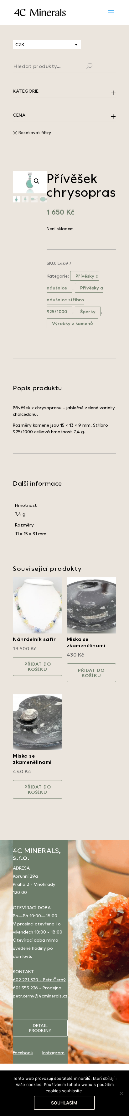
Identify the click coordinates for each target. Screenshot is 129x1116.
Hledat (97, 66)
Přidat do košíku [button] (37, 666)
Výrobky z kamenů (72, 323)
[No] (121, 1093)
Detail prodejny (40, 1028)
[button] (36, 181)
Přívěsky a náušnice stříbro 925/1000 (75, 299)
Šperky (87, 311)
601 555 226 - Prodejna (37, 987)
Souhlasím (64, 1102)
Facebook (23, 1052)
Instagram (53, 1052)
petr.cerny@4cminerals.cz (40, 995)
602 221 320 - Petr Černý (39, 979)
